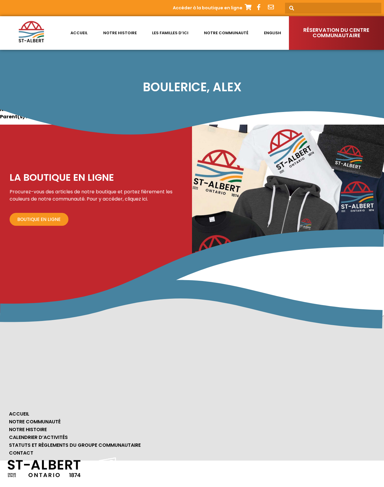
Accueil (79, 33)
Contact (21, 452)
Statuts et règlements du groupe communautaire (75, 445)
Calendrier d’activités (38, 437)
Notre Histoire (28, 429)
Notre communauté (226, 33)
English (272, 33)
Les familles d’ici (170, 33)
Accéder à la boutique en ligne (207, 8)
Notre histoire (120, 33)
